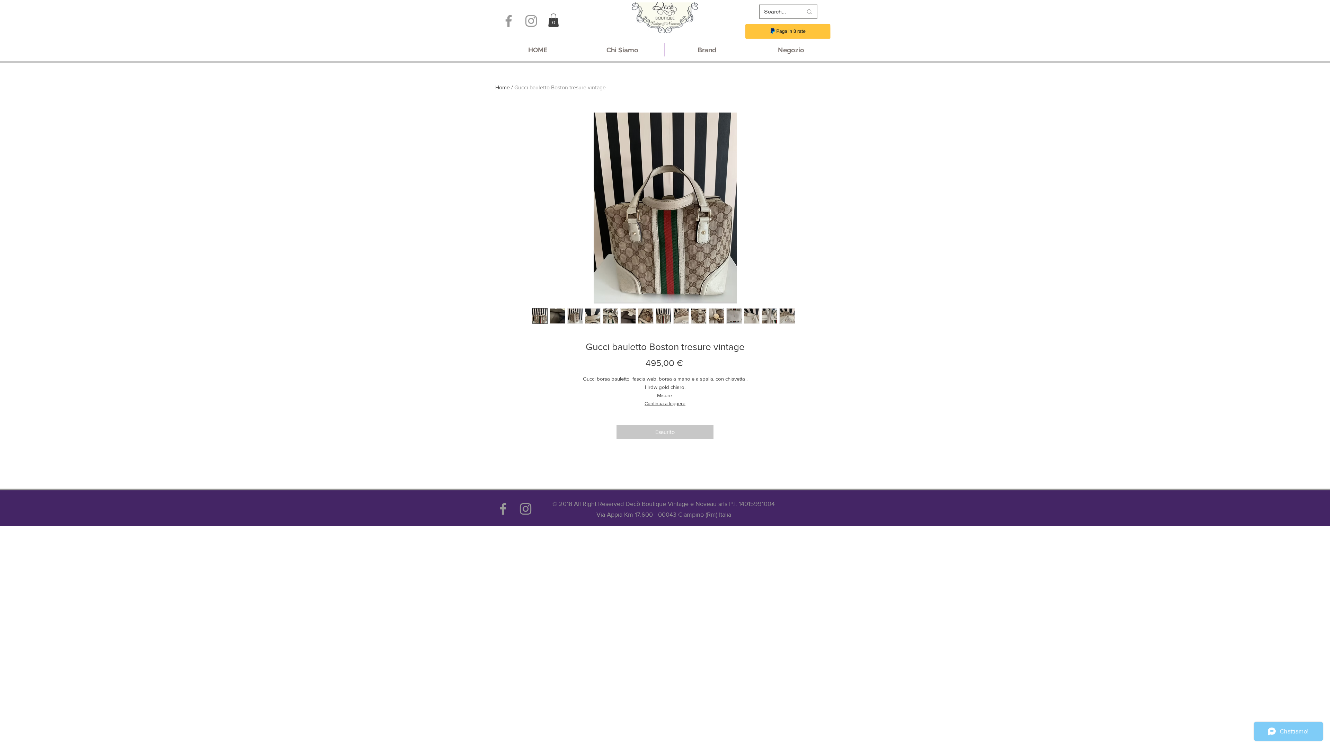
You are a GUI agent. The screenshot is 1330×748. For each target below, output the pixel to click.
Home (502, 87)
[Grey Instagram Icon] (531, 21)
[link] (553, 20)
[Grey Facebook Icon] (508, 21)
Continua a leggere (665, 403)
